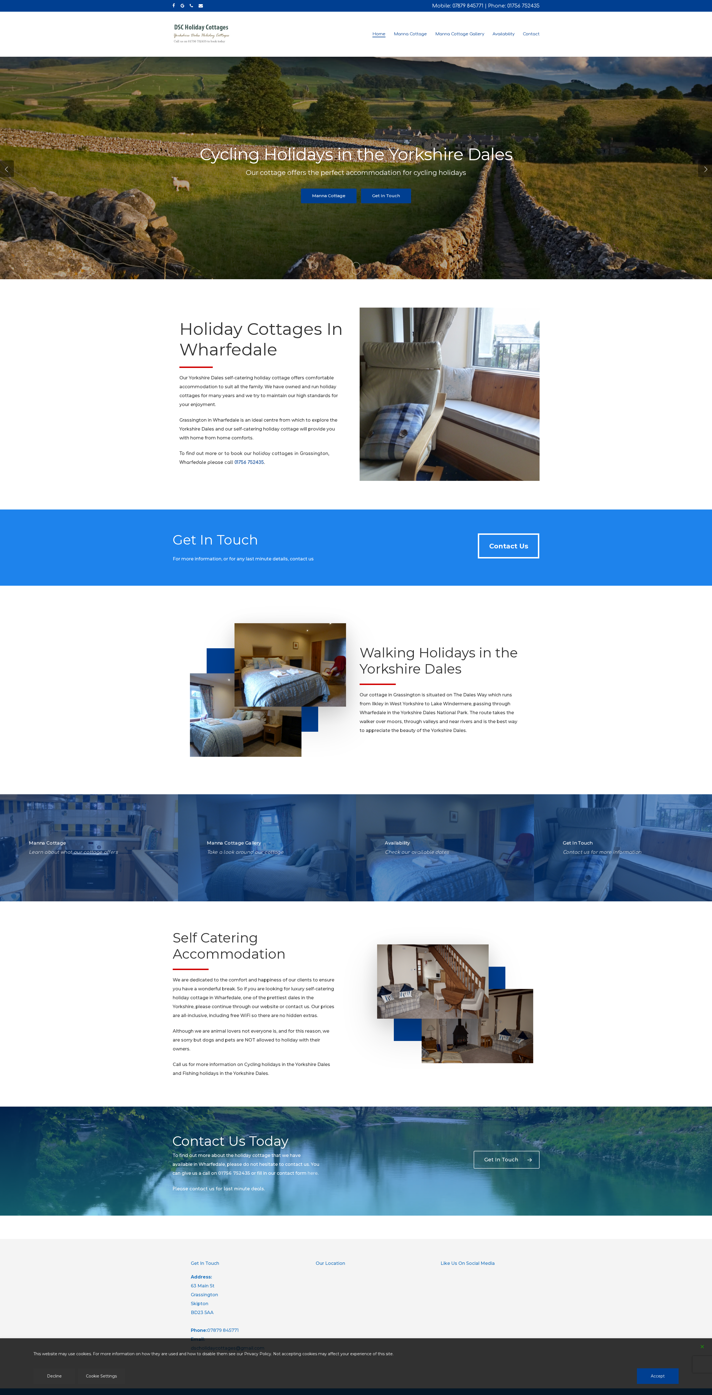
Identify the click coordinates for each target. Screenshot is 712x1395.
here (313, 1173)
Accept (658, 1376)
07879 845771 (468, 6)
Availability (594, 206)
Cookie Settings (101, 1376)
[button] (508, 545)
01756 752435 (523, 6)
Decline (54, 1376)
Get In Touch (645, 206)
